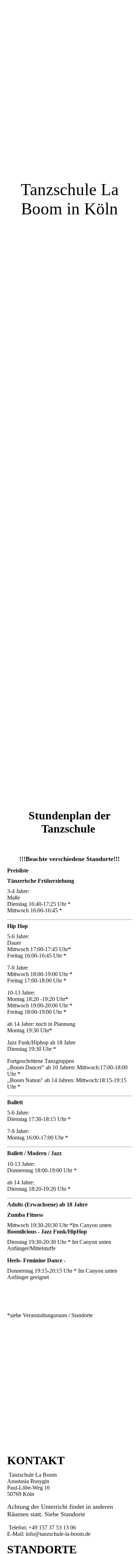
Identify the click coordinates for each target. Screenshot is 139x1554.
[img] (69, 388)
